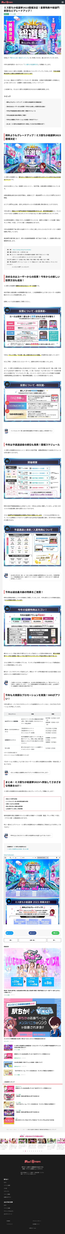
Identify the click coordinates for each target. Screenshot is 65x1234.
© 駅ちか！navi (32, 1228)
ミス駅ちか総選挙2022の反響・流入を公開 (17, 849)
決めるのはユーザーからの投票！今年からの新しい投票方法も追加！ (26, 106)
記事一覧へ (32, 940)
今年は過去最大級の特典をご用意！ (17, 115)
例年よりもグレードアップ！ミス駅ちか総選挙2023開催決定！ (25, 102)
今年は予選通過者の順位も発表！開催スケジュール (21, 111)
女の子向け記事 (8, 1202)
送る (56, 933)
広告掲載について (36, 1224)
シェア (33, 933)
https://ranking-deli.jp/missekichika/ (22, 249)
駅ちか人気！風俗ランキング (19, 58)
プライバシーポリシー (37, 1221)
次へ (54, 940)
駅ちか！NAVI (9, 1129)
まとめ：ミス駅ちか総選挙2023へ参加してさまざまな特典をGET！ (26, 124)
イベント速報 (22, 1129)
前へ (11, 940)
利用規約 (8, 1221)
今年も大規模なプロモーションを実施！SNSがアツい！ (22, 119)
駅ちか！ (15, 1129)
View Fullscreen (9, 855)
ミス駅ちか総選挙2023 (31, 64)
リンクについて (10, 1224)
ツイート (10, 933)
